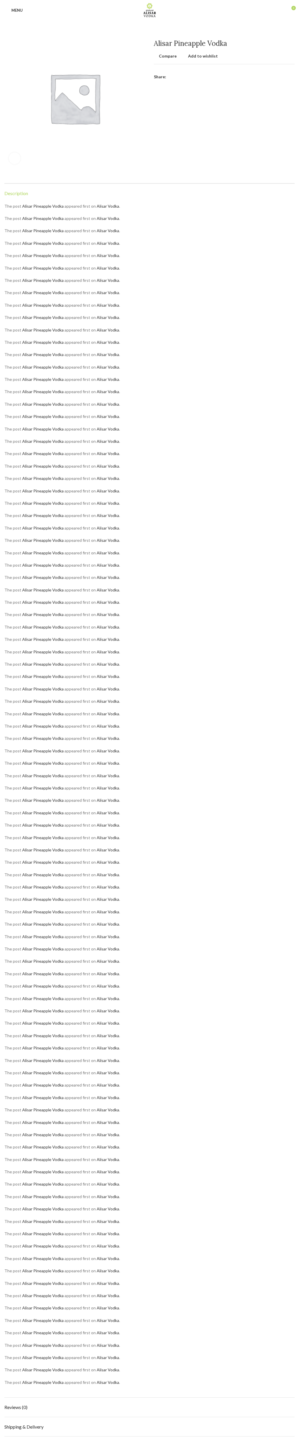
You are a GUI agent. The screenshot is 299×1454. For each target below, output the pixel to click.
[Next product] (292, 31)
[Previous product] (280, 31)
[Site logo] (149, 9)
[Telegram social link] (197, 77)
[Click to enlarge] (14, 158)
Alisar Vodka (108, 206)
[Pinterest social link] (184, 77)
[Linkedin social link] (191, 77)
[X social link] (177, 77)
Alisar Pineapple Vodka (43, 206)
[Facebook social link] (171, 77)
